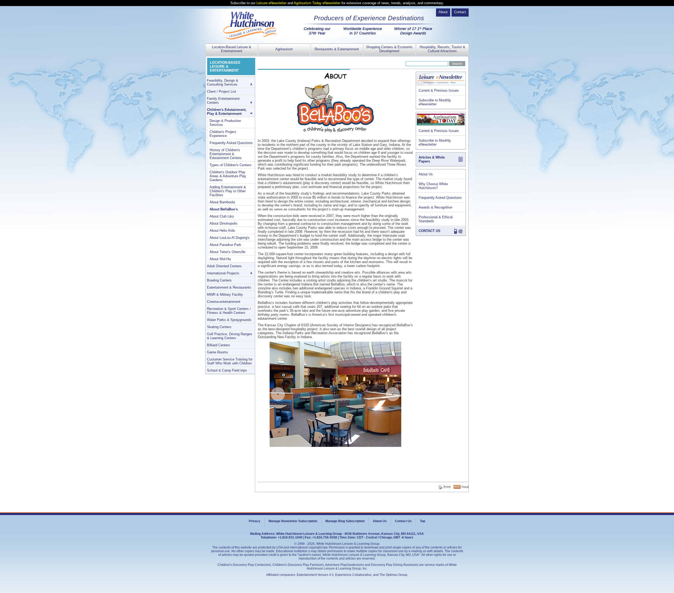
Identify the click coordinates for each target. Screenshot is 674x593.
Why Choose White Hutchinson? (433, 186)
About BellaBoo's (224, 209)
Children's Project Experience (223, 134)
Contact (460, 12)
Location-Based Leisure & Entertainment (231, 49)
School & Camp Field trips (227, 370)
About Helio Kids (222, 231)
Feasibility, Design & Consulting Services (222, 82)
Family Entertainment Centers (223, 101)
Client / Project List (221, 91)
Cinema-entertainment (223, 302)
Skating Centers (219, 327)
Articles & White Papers (432, 159)
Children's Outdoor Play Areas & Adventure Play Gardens (228, 176)
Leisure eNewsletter (271, 3)
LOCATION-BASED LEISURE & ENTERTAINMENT (225, 66)
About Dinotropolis (223, 223)
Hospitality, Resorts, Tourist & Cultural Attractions (442, 49)
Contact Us (403, 521)
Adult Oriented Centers (224, 266)
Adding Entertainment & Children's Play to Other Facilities (228, 191)
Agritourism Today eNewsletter (317, 3)
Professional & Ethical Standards (436, 219)
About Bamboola (222, 202)
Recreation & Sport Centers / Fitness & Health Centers (229, 311)
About (443, 12)
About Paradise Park (225, 245)
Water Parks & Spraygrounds (229, 320)
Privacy (254, 521)
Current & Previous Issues (439, 90)
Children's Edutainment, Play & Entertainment (226, 112)
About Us (426, 174)
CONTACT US (429, 231)
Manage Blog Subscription (345, 521)
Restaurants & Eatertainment (337, 49)
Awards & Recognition (435, 207)
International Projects (223, 273)
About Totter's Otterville (227, 252)
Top (422, 521)
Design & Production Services (225, 123)
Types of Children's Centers (230, 165)
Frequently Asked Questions (440, 198)
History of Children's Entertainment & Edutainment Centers (226, 154)
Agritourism (284, 49)
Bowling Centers (219, 280)
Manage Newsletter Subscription (293, 521)
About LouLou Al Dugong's (230, 238)
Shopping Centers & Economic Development (389, 49)
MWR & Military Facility (225, 294)
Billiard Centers (218, 345)
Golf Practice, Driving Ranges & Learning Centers (229, 336)
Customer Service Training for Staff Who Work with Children (229, 361)
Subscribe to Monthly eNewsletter (435, 102)
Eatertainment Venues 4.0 (315, 575)
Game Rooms (217, 352)
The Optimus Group (393, 575)
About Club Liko (222, 216)
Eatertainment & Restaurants (229, 287)
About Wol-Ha (220, 259)
